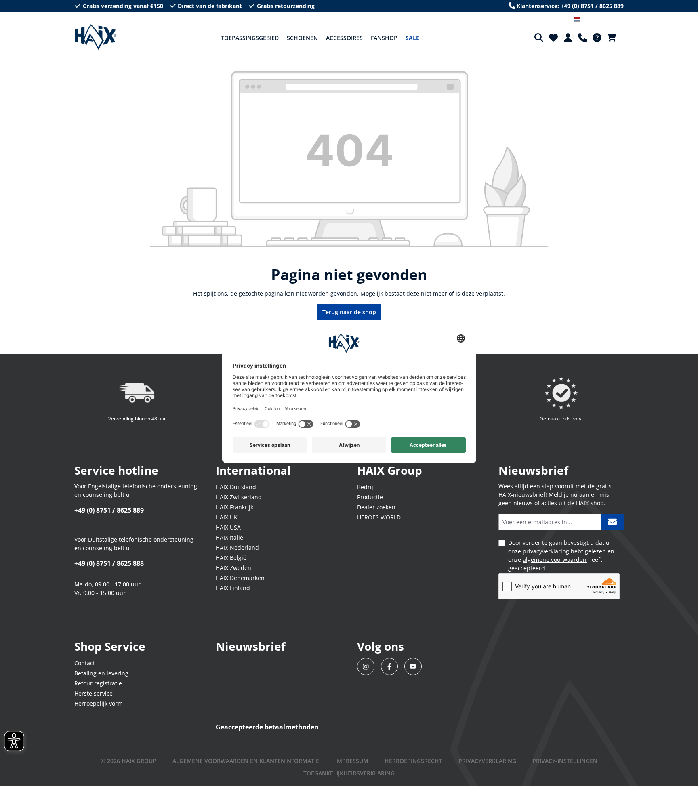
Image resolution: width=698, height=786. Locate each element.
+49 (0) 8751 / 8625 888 (109, 563)
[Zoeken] (539, 37)
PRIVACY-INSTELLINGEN (564, 761)
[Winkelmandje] (614, 37)
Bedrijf (366, 487)
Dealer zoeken (376, 507)
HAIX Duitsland (236, 487)
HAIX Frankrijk (234, 507)
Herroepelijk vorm (98, 703)
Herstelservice (93, 693)
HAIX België (231, 557)
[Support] (582, 37)
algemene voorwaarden (555, 559)
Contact (84, 663)
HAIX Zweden (233, 568)
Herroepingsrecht (413, 761)
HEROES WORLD (379, 517)
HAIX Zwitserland (239, 497)
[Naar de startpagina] (95, 37)
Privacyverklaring (487, 761)
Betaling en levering (101, 673)
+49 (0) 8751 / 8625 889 (109, 510)
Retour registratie (98, 683)
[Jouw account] (568, 37)
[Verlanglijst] (553, 37)
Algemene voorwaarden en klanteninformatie (245, 761)
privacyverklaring (546, 551)
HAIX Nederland (237, 547)
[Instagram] (365, 666)
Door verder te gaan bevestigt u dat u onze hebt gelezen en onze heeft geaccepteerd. (561, 555)
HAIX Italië (229, 537)
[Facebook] (389, 666)
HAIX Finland (233, 588)
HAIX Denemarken (240, 578)
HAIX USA (228, 527)
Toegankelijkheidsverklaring (349, 773)
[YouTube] (413, 666)
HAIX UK (227, 517)
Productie (370, 497)
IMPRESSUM (351, 761)
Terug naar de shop (349, 312)
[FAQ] (597, 37)
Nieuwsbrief (251, 646)
